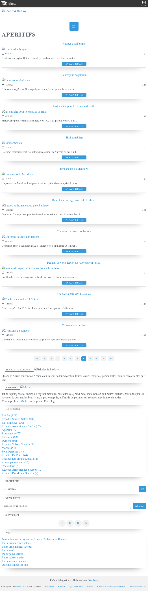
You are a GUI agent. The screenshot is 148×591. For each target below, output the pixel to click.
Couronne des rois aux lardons (74, 231)
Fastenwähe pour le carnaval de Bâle (74, 106)
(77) (9, 430)
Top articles (50, 586)
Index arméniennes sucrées (17, 546)
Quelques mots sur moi (15, 564)
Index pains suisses (12, 554)
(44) (13, 451)
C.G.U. (90, 586)
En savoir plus (74, 63)
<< (37, 358)
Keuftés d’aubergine (74, 43)
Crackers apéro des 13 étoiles (74, 294)
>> (110, 358)
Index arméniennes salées (16, 543)
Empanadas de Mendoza (74, 168)
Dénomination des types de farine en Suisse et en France (34, 539)
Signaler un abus (76, 586)
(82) (21, 426)
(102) (18, 419)
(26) (15, 462)
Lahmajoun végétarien (74, 75)
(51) (9, 448)
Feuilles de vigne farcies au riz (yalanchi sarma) (74, 262)
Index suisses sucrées (14, 561)
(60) (9, 440)
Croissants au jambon (74, 325)
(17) (22, 469)
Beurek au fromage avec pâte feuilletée (74, 200)
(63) (10, 437)
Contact (61, 586)
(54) (18, 444)
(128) (9, 415)
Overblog (93, 580)
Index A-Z (8, 550)
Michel (25, 401)
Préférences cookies (137, 586)
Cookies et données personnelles (111, 586)
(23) (11, 466)
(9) (20, 473)
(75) (11, 433)
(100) (13, 422)
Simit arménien (74, 137)
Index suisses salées (13, 557)
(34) (20, 458)
